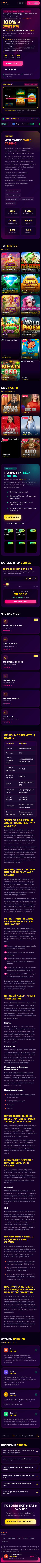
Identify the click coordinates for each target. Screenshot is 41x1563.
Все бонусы (10, 69)
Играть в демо (12, 517)
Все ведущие (7, 391)
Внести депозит (20, 601)
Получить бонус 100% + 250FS (19, 1560)
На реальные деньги (15, 523)
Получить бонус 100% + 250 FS (20, 1522)
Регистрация (33, 3)
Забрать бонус (11, 63)
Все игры (5, 249)
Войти (21, 3)
